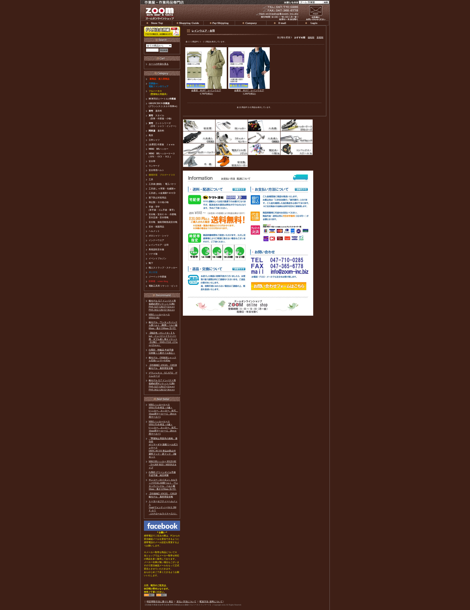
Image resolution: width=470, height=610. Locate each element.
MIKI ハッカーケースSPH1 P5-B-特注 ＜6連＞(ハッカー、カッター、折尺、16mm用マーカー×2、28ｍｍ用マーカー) (163, 410)
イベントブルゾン (157, 258)
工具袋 (264, 125)
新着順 (320, 37)
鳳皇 (151, 135)
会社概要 (250, 23)
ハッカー (158, 149)
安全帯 (199, 125)
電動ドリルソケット (232, 149)
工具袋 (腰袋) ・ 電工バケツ (162, 184)
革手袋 (199, 161)
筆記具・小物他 (264, 149)
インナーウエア (156, 240)
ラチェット (232, 137)
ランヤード (154, 166)
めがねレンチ (297, 137)
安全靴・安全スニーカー (232, 161)
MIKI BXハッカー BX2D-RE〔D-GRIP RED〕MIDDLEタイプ (162, 464)
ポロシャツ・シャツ (159, 235)
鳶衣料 (155, 111)
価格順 (311, 37)
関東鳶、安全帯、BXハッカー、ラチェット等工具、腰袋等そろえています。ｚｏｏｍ (156, 23)
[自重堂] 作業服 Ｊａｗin (161, 144)
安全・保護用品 (156, 226)
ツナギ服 (153, 254)
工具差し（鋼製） (264, 137)
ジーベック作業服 (157, 276)
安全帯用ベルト (156, 170)
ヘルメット (154, 231)
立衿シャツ (154, 140)
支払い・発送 (219, 23)
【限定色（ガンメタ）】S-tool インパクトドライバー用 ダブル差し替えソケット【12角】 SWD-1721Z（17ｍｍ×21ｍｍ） (163, 339)
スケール (297, 149)
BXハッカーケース (297, 125)
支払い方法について (186, 601)
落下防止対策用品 (157, 197)
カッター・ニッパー (199, 149)
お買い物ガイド (187, 23)
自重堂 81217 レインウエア (249, 90)
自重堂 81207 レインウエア (206, 90)
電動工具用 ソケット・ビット (163, 286)
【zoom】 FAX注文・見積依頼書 (162, 31)
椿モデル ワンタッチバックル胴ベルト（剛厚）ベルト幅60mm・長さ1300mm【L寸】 (163, 325)
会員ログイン (313, 23)
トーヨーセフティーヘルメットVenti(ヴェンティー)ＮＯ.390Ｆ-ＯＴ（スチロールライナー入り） (163, 507)
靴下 (151, 263)
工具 (151, 179)
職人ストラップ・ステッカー (163, 267)
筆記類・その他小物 (159, 202)
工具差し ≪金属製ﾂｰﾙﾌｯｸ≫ (162, 193)
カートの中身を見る (159, 64)
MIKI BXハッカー (232, 125)
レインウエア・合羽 (203, 30)
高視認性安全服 (156, 249)
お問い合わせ (315, 12)
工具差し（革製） (199, 137)
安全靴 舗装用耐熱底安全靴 (163, 222)
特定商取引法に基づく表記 (160, 601)
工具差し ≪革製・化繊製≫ (162, 188)
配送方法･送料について (211, 601)
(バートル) (162, 98)
